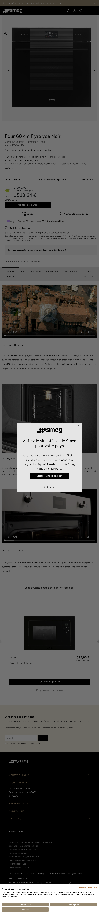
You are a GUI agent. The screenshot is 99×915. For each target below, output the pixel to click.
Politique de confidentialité (87, 887)
